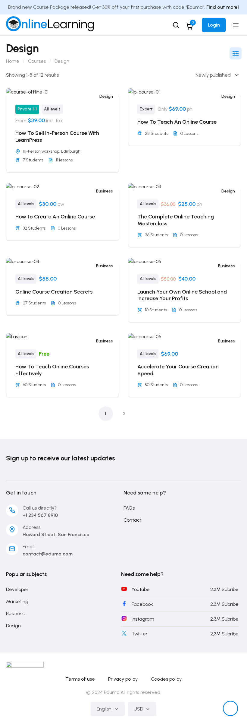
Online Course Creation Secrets (53, 291)
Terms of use (80, 679)
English (104, 709)
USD (138, 709)
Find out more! (222, 7)
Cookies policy (166, 679)
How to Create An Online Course (55, 216)
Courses (37, 61)
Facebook (142, 604)
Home (12, 61)
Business (104, 191)
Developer (17, 589)
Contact (133, 520)
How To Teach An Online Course (177, 122)
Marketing (17, 601)
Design (106, 96)
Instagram (143, 619)
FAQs (129, 508)
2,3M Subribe (224, 589)
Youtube (141, 589)
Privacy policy (123, 679)
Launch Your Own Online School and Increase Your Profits (182, 295)
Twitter (140, 634)
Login (214, 25)
